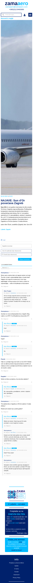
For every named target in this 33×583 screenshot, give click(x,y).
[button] (30, 15)
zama (16, 3)
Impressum (17, 574)
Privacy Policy (16, 577)
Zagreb (8, 229)
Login (4, 240)
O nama (16, 568)
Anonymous (13, 293)
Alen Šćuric (13, 432)
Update (16, 565)
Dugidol (12, 388)
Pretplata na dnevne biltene (16, 562)
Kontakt (16, 571)
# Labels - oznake (16, 504)
